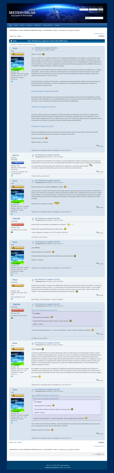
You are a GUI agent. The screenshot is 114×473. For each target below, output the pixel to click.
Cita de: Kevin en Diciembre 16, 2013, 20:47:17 (44, 310)
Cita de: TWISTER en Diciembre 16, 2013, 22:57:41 (45, 395)
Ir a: (93, 454)
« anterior (96, 33)
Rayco (15, 280)
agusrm (16, 155)
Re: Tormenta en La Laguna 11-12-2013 (47, 155)
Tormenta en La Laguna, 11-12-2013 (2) (43, 107)
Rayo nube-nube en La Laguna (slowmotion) (45, 91)
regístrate (100, 7)
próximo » (102, 33)
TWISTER (16, 219)
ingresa (94, 7)
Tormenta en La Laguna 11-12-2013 (46, 48)
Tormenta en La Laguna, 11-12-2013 (42, 126)
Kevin (15, 48)
